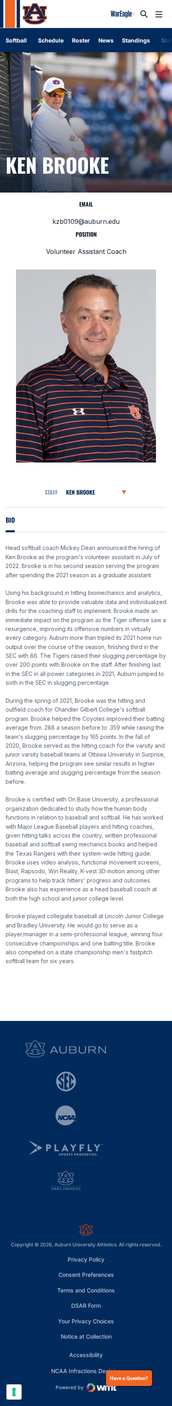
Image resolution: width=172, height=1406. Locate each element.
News (106, 40)
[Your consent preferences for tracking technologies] (14, 1392)
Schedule (51, 40)
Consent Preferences (86, 1274)
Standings (136, 40)
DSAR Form (86, 1305)
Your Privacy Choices (86, 1321)
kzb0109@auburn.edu (86, 221)
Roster (81, 40)
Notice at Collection (86, 1336)
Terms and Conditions (86, 1290)
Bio (10, 520)
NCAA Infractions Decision (86, 1370)
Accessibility (86, 1354)
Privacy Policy (86, 1259)
